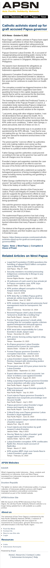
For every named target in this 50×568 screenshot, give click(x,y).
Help (36, 557)
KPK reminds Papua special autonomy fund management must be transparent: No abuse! (27, 305)
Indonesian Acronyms (12, 547)
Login (5, 535)
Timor (43, 17)
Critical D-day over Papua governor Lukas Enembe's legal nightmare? (26, 413)
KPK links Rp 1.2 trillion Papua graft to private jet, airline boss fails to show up (25, 297)
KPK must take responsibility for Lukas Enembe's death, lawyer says (25, 331)
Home (6, 17)
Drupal (13, 551)
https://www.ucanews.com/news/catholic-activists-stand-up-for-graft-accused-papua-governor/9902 (24, 239)
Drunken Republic (9, 483)
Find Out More (9, 529)
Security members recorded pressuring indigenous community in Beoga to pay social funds (25, 274)
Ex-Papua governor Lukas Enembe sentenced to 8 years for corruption (23, 345)
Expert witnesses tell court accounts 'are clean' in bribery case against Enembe (25, 375)
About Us (20, 555)
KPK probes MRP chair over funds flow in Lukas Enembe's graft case (26, 452)
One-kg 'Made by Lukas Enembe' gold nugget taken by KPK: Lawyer (24, 435)
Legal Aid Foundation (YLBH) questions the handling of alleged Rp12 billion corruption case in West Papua (27, 264)
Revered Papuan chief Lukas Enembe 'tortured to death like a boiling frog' (24, 314)
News (12, 246)
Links (5, 544)
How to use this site (11, 533)
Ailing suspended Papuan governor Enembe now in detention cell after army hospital (27, 382)
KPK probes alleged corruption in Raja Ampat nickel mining (24, 290)
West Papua (23, 246)
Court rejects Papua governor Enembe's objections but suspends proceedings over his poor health (27, 397)
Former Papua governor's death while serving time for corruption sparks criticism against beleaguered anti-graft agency (27, 322)
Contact (30, 555)
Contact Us (7, 531)
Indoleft (4, 468)
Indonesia (16, 17)
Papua (35, 17)
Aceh (25, 17)
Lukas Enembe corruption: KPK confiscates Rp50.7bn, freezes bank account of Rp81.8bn (27, 444)
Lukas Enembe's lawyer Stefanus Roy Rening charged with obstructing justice (25, 360)
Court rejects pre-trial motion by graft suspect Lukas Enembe (24, 428)
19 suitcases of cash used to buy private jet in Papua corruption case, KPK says (27, 282)
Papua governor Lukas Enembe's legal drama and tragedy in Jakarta (25, 406)
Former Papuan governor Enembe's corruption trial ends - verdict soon (23, 353)
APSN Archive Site (9, 498)
